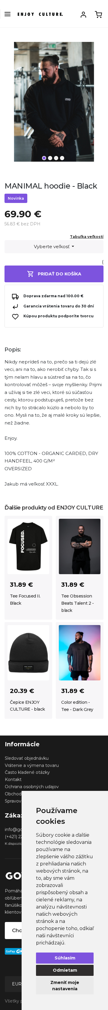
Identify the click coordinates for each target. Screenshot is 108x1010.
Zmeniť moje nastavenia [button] (64, 985)
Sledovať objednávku (27, 758)
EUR (17, 984)
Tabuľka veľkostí (87, 236)
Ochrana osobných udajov (32, 786)
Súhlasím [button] (65, 958)
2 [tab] (50, 158)
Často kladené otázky (27, 772)
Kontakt (13, 779)
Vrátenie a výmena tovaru (32, 765)
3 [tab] (56, 158)
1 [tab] (44, 158)
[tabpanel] (54, 104)
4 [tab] (62, 158)
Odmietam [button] (65, 970)
